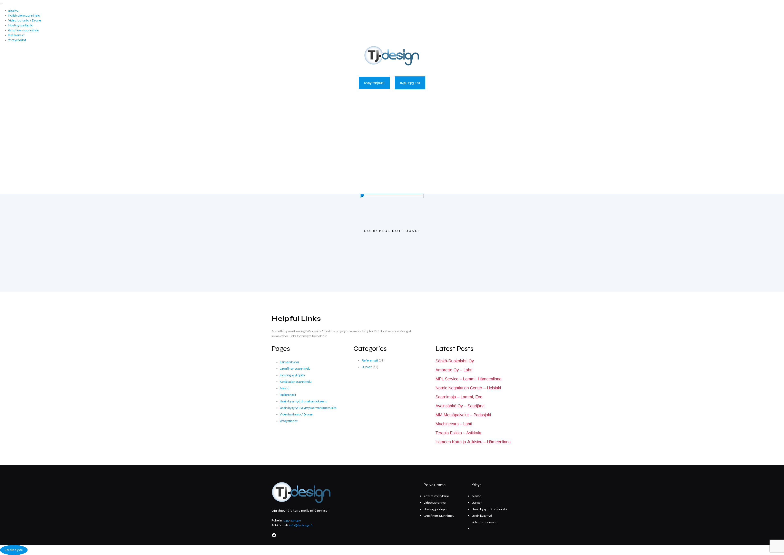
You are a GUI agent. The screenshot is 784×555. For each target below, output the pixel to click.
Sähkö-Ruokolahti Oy (454, 361)
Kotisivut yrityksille (436, 496)
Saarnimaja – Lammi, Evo (458, 397)
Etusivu (13, 10)
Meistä (284, 388)
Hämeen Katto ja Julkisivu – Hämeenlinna (473, 442)
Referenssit (16, 35)
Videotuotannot (434, 503)
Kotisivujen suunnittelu (24, 15)
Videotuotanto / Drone (24, 20)
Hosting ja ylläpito (20, 25)
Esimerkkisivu (289, 362)
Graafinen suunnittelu (23, 30)
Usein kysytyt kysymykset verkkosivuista (308, 408)
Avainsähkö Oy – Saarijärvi (459, 406)
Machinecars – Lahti (453, 424)
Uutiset (367, 367)
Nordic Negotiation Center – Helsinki (468, 388)
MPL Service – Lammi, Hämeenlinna (468, 379)
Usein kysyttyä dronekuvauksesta (303, 401)
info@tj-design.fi (300, 525)
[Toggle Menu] (1, 3)
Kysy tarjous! (374, 83)
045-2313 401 (410, 83)
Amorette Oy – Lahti (453, 370)
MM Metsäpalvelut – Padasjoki (463, 415)
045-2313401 (292, 520)
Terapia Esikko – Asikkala (458, 433)
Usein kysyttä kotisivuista (489, 509)
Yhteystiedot (17, 40)
